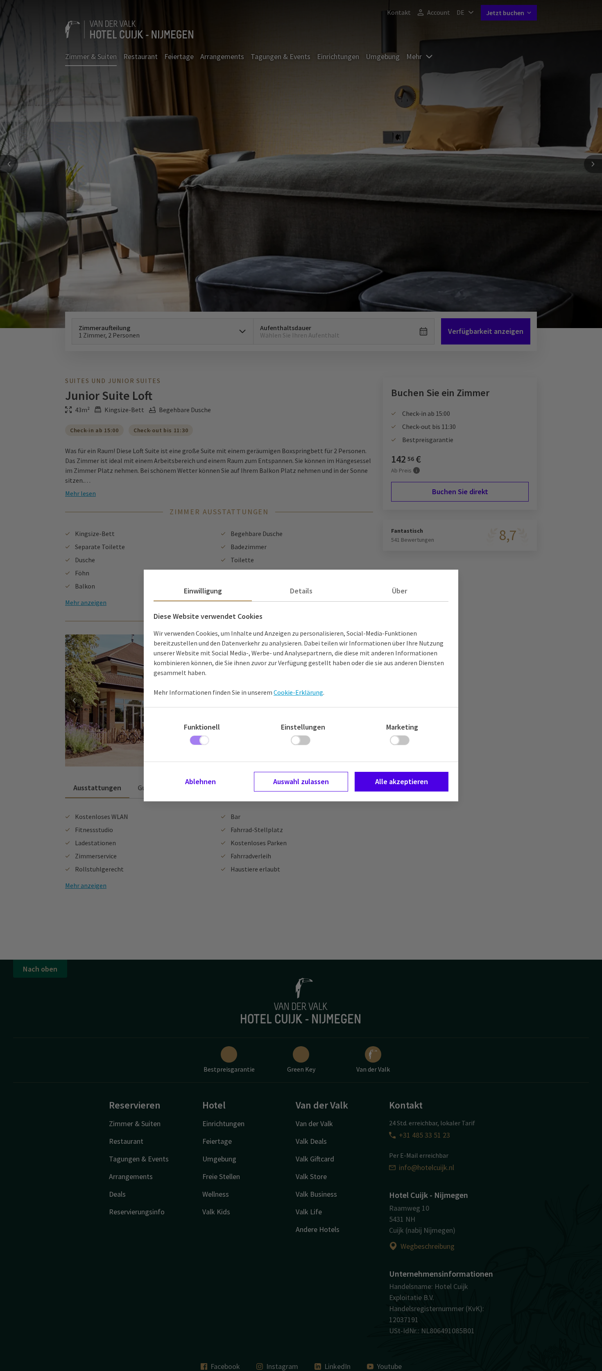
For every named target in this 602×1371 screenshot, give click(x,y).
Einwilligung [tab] (203, 590)
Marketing (402, 727)
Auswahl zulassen (301, 781)
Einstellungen (303, 727)
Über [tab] (399, 590)
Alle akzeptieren (401, 781)
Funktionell (202, 727)
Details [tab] (301, 590)
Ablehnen (200, 781)
